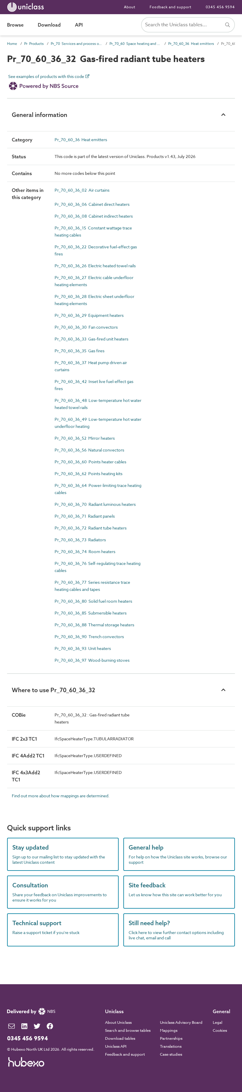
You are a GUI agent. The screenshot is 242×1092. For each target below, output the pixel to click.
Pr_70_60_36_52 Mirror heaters (85, 438)
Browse (15, 25)
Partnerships (171, 1038)
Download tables (120, 1038)
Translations (171, 1046)
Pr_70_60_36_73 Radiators (80, 539)
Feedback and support (171, 6)
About (129, 6)
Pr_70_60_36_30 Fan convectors (86, 327)
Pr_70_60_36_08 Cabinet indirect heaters (94, 216)
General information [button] (39, 114)
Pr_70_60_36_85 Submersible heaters (91, 613)
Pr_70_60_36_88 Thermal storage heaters (94, 625)
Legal (217, 1022)
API (79, 25)
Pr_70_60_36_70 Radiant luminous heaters (95, 504)
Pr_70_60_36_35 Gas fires (79, 350)
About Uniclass (118, 1022)
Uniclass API (115, 1046)
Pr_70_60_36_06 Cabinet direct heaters (92, 204)
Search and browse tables (128, 1030)
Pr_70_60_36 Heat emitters (191, 43)
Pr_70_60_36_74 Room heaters (85, 551)
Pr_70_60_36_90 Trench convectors (89, 636)
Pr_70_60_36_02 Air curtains (82, 190)
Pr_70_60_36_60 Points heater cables (90, 461)
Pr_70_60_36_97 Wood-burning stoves (92, 660)
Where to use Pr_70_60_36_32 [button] (53, 690)
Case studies (171, 1054)
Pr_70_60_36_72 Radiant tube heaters (91, 528)
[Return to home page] (26, 7)
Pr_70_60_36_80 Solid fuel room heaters (93, 601)
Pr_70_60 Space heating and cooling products (135, 43)
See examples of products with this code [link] (46, 76)
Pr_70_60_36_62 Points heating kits (88, 473)
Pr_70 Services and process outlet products (76, 43)
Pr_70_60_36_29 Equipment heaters (89, 315)
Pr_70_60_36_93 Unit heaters (83, 648)
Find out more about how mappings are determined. (60, 795)
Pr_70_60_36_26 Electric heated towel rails (95, 265)
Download (49, 25)
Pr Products (34, 43)
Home (12, 43)
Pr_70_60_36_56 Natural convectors (89, 450)
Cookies (220, 1030)
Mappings (168, 1030)
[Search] (227, 25)
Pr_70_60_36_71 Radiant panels (85, 516)
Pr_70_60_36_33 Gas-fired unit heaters (91, 339)
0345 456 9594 (220, 6)
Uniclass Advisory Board (181, 1022)
